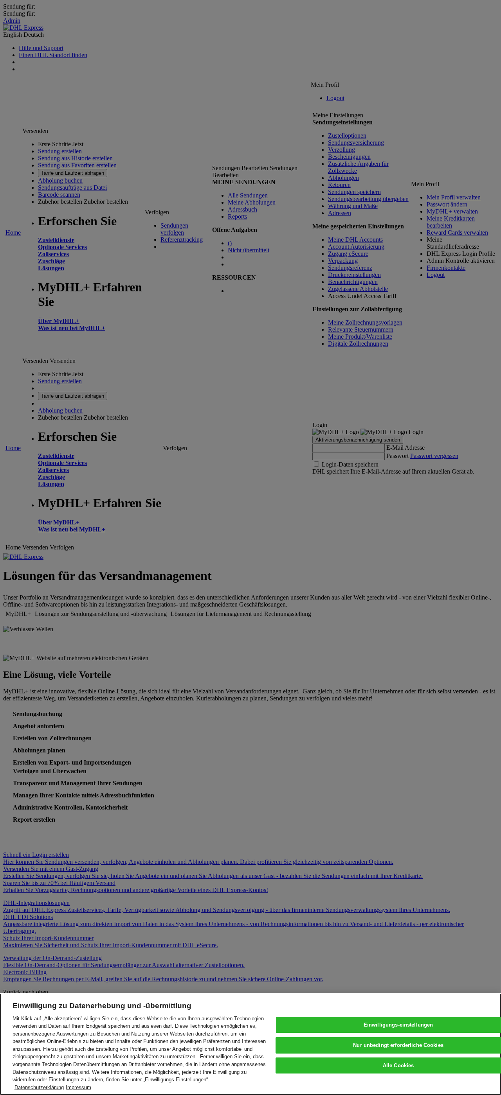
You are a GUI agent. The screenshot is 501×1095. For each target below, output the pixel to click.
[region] (250, 1044)
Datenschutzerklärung (39, 1087)
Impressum (78, 1087)
